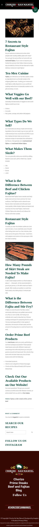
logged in (15, 417)
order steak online (21, 399)
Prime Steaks (19, 483)
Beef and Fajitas (19, 487)
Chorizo (19, 479)
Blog (19, 490)
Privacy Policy (23, 520)
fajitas (12, 399)
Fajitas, (7, 76)
